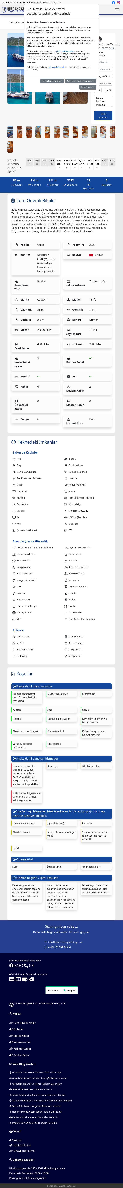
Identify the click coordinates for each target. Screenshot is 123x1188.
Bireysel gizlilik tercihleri (52, 81)
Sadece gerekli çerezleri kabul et (80, 81)
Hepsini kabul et (87, 87)
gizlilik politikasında (57, 67)
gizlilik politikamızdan (65, 51)
